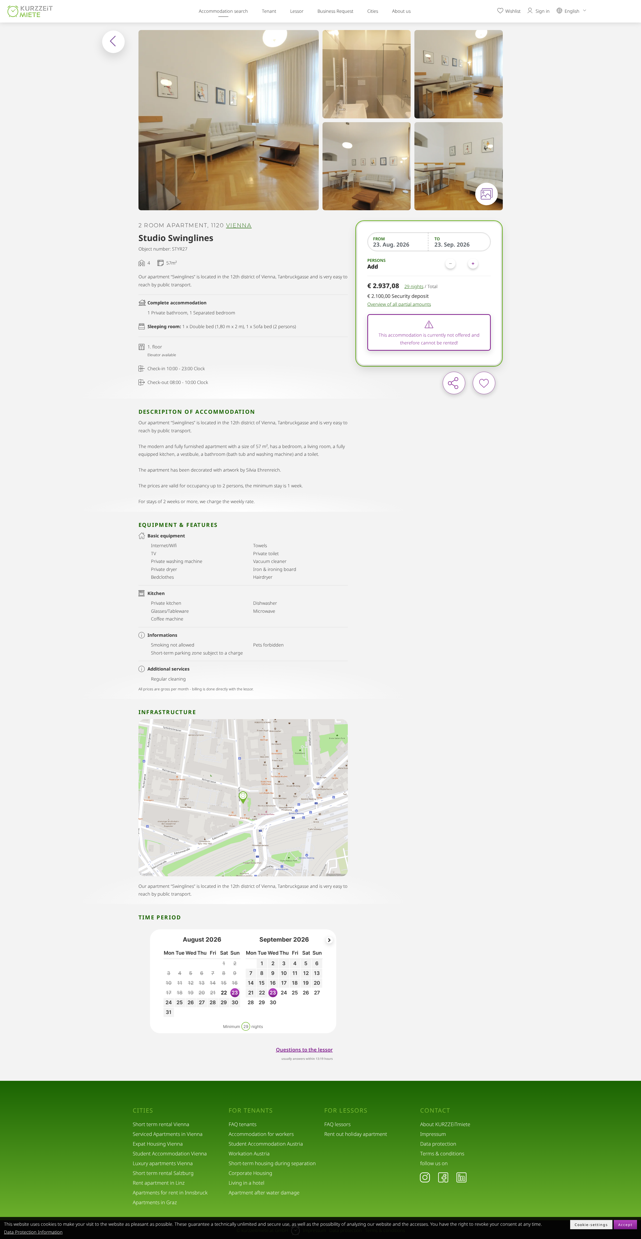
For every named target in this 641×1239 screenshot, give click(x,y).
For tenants (251, 1110)
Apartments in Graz (155, 1202)
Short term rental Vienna (161, 1124)
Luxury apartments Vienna (163, 1163)
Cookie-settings (591, 1224)
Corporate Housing (250, 1173)
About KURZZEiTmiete (445, 1124)
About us (401, 11)
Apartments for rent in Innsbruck (170, 1192)
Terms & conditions (442, 1153)
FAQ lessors (337, 1124)
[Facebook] (443, 1177)
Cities (372, 11)
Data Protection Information (33, 1232)
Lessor (296, 11)
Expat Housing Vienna (158, 1143)
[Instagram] (424, 1177)
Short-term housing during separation (272, 1163)
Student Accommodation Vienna (170, 1153)
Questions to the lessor (304, 1049)
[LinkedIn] (461, 1177)
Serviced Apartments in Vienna (168, 1134)
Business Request (335, 11)
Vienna (239, 225)
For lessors (346, 1110)
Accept (625, 1224)
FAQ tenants (242, 1124)
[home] (31, 11)
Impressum (433, 1134)
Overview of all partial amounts (399, 304)
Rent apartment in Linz (159, 1182)
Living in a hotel (246, 1182)
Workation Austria (249, 1153)
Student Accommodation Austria (266, 1143)
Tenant (269, 11)
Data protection (438, 1143)
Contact (435, 1110)
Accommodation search (223, 11)
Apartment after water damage (264, 1192)
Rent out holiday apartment (355, 1134)
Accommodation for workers (261, 1134)
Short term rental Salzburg (163, 1173)
